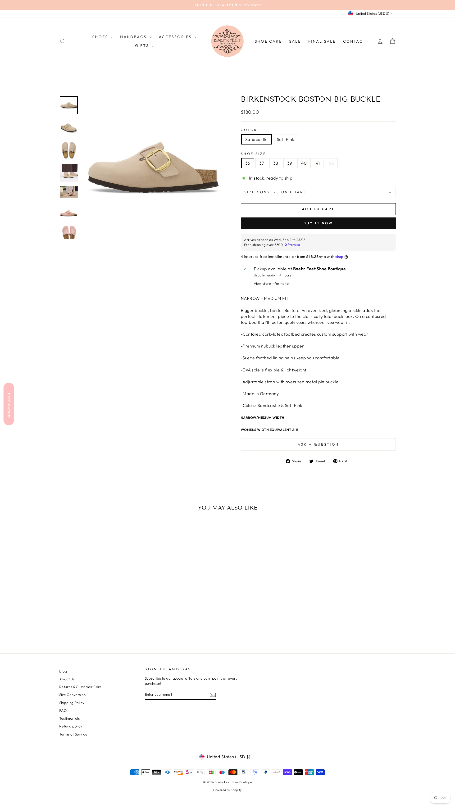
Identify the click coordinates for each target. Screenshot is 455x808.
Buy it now (318, 223)
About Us (67, 679)
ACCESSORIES (176, 36)
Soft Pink (285, 139)
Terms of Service (73, 734)
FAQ (63, 710)
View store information (272, 283)
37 (261, 163)
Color (249, 130)
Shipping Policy (72, 702)
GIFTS (142, 45)
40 (304, 163)
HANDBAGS (134, 36)
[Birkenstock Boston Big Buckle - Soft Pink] (102, 625)
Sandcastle (256, 139)
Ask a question (318, 444)
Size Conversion (72, 694)
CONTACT (354, 41)
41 (318, 163)
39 (289, 163)
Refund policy (70, 726)
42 (331, 163)
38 (275, 163)
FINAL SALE (322, 41)
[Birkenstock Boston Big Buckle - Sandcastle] (96, 625)
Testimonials (69, 718)
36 (247, 163)
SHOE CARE (268, 41)
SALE (295, 41)
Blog (63, 671)
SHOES (100, 36)
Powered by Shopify (227, 790)
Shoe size (253, 154)
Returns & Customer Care (80, 687)
